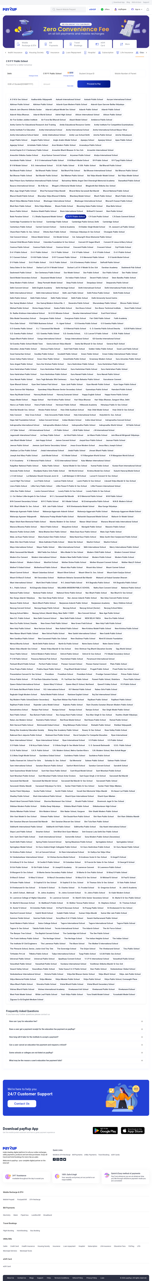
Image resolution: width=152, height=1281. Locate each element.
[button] (76, 1021)
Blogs (31, 1278)
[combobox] (70, 9)
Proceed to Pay (94, 84)
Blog (128, 2)
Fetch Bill (70, 86)
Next (144, 31)
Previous (8, 31)
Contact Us (22, 1103)
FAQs (49, 1278)
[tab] (26, 44)
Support (146, 2)
